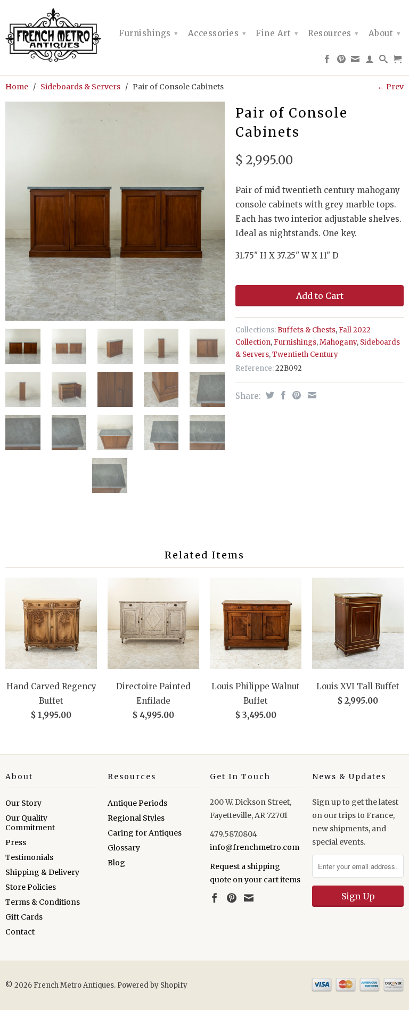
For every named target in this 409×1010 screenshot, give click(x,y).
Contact (20, 932)
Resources (333, 33)
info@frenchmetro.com (254, 847)
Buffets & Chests (306, 330)
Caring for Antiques (145, 833)
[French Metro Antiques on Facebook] (327, 61)
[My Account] (369, 61)
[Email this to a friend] (310, 395)
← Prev (390, 86)
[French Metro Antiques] (51, 35)
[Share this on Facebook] (282, 395)
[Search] (383, 61)
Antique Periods (137, 803)
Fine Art (277, 33)
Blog (116, 862)
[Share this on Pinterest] (295, 395)
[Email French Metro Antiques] (355, 61)
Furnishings (148, 33)
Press (15, 842)
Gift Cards (24, 917)
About (385, 33)
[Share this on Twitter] (268, 395)
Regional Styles (136, 818)
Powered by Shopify (152, 985)
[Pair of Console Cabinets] (115, 211)
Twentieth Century (305, 354)
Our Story (23, 803)
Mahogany (338, 342)
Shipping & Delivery (42, 872)
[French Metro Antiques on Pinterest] (341, 61)
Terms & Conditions (42, 902)
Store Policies (30, 887)
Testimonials (29, 857)
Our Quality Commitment (30, 822)
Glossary (124, 848)
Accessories (217, 33)
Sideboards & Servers (80, 86)
